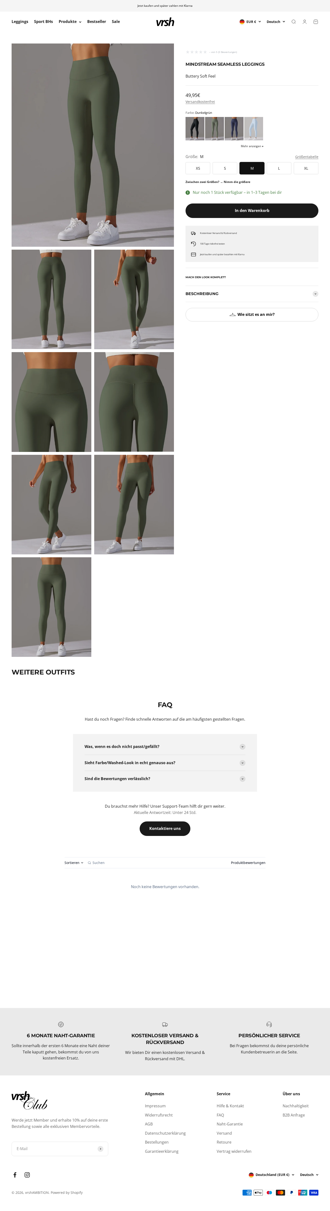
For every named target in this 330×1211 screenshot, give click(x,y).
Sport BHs (43, 21)
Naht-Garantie (230, 1124)
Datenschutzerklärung (165, 1133)
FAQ (220, 1115)
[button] (195, 128)
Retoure (224, 1142)
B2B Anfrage (294, 1115)
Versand (224, 1133)
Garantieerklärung (162, 1151)
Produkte (68, 21)
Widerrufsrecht (159, 1115)
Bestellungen (157, 1142)
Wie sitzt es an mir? (256, 314)
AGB (149, 1124)
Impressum (155, 1106)
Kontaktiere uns (165, 828)
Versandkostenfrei (200, 101)
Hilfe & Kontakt (230, 1106)
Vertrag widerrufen (234, 1151)
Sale (116, 21)
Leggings (20, 21)
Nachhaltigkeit (296, 1106)
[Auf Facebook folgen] (15, 1175)
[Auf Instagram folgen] (27, 1175)
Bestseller (96, 21)
